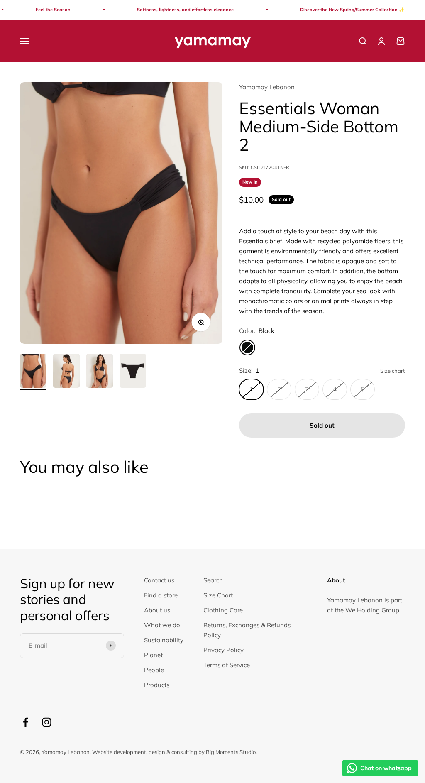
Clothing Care (223, 610)
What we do (162, 625)
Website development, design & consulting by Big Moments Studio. (174, 752)
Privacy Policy (223, 650)
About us (157, 610)
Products (156, 685)
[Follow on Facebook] (25, 722)
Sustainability (163, 640)
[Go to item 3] (99, 372)
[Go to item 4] (133, 372)
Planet (153, 655)
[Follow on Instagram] (46, 722)
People (154, 670)
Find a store (161, 595)
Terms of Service (226, 665)
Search (213, 580)
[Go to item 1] (33, 372)
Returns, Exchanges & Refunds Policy (247, 630)
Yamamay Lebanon (267, 87)
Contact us (159, 580)
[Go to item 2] (66, 372)
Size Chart (218, 595)
